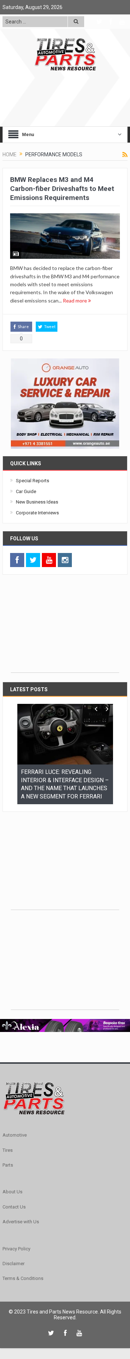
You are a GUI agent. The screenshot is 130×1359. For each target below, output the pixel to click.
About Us (12, 1183)
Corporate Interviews (37, 512)
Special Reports (32, 480)
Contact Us (14, 1198)
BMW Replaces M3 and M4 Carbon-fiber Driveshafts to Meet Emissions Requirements (62, 188)
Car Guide (26, 491)
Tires (8, 1142)
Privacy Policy (16, 1240)
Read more (75, 300)
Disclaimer (14, 1255)
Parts (8, 1156)
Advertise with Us (21, 1213)
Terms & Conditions (23, 1270)
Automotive (15, 1126)
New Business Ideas (37, 502)
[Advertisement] (65, 627)
